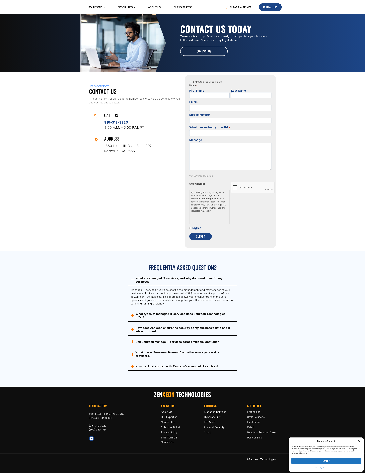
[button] (359, 441)
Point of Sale (254, 437)
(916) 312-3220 (97, 425)
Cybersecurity (212, 416)
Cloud (207, 432)
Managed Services (215, 411)
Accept (326, 461)
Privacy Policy (169, 432)
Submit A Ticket (170, 427)
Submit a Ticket (241, 7)
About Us (154, 7)
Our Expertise (183, 7)
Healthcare (253, 422)
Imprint (334, 468)
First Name (196, 90)
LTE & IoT (209, 422)
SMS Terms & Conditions (169, 440)
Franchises (253, 411)
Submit (200, 236)
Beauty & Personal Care (261, 432)
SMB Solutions (256, 416)
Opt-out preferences (322, 468)
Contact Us (270, 7)
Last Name (238, 90)
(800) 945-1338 (98, 429)
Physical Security (214, 427)
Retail (250, 427)
